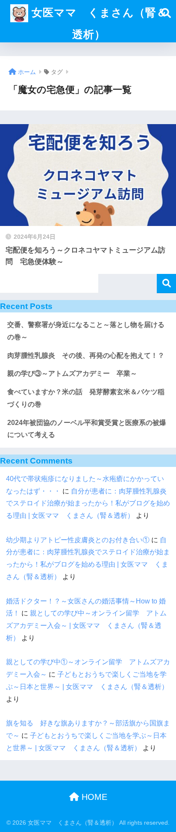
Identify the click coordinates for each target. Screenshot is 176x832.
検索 (166, 283)
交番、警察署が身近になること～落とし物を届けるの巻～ (85, 331)
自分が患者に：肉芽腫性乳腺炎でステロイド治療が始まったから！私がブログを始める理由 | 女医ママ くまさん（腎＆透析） (88, 503)
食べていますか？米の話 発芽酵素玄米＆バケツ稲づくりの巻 (85, 398)
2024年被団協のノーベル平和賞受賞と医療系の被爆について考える (86, 429)
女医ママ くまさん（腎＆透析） (97, 23)
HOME (93, 797)
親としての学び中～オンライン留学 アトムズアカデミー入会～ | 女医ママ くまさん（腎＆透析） (86, 625)
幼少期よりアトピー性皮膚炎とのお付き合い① (78, 540)
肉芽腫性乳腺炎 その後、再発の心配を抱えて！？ (85, 355)
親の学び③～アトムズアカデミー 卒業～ (72, 373)
